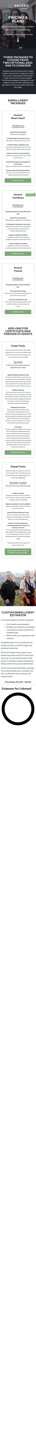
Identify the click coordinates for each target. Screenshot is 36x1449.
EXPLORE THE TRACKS (18, 452)
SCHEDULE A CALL (18, 180)
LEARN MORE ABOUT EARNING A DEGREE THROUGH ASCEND (18, 552)
